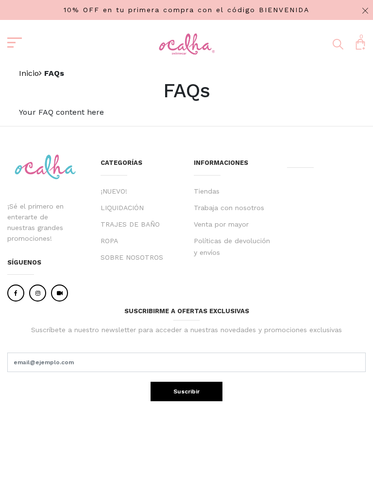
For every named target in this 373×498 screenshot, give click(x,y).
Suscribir (186, 391)
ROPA (109, 241)
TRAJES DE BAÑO (130, 224)
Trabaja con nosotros (229, 208)
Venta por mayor (221, 224)
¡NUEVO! (114, 191)
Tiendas (207, 191)
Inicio (29, 73)
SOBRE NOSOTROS (132, 257)
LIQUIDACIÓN (122, 208)
